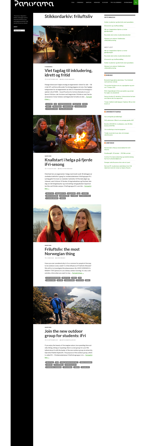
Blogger (105, 2)
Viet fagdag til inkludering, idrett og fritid (68, 72)
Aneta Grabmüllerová (68, 340)
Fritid (85, 104)
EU (55, 104)
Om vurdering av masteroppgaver (114, 129)
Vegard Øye (85, 367)
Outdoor (80, 280)
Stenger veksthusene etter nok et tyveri (117, 162)
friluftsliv (77, 104)
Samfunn (88, 2)
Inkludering (57, 106)
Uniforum (110, 143)
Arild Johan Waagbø (67, 79)
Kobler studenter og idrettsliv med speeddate (118, 22)
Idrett (48, 106)
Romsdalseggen (71, 364)
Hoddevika (71, 193)
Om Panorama (128, 2)
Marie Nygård (64, 195)
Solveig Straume (81, 106)
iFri (79, 193)
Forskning (80, 2)
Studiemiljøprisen (52, 198)
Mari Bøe (49, 364)
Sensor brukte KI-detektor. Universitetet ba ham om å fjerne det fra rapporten (119, 97)
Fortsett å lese (78, 273)
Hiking (74, 277)
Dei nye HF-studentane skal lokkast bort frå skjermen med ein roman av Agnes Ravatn (118, 167)
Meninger (97, 2)
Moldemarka (59, 364)
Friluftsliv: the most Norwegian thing (62, 251)
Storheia (74, 195)
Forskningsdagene (65, 104)
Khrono (109, 75)
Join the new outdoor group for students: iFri (65, 333)
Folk (72, 2)
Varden (63, 198)
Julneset (85, 193)
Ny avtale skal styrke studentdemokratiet (117, 35)
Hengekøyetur (60, 193)
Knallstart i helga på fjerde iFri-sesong (68, 162)
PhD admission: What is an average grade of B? (119, 120)
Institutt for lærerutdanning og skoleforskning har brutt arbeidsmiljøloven (119, 158)
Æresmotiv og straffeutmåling (113, 26)
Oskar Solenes (68, 106)
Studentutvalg (85, 195)
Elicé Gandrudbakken (53, 277)
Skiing (88, 280)
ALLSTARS (49, 104)
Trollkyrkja (68, 367)
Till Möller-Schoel (66, 109)
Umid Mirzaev (61, 258)
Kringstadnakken (51, 195)
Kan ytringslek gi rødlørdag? (113, 116)
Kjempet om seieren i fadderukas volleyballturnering (114, 39)
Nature (60, 280)
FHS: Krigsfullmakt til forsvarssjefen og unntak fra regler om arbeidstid (119, 92)
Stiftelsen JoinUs (51, 109)
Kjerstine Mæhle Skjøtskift (69, 362)
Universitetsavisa (113, 112)
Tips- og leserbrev (115, 2)
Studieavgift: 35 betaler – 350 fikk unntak (117, 153)
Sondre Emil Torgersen (53, 367)
